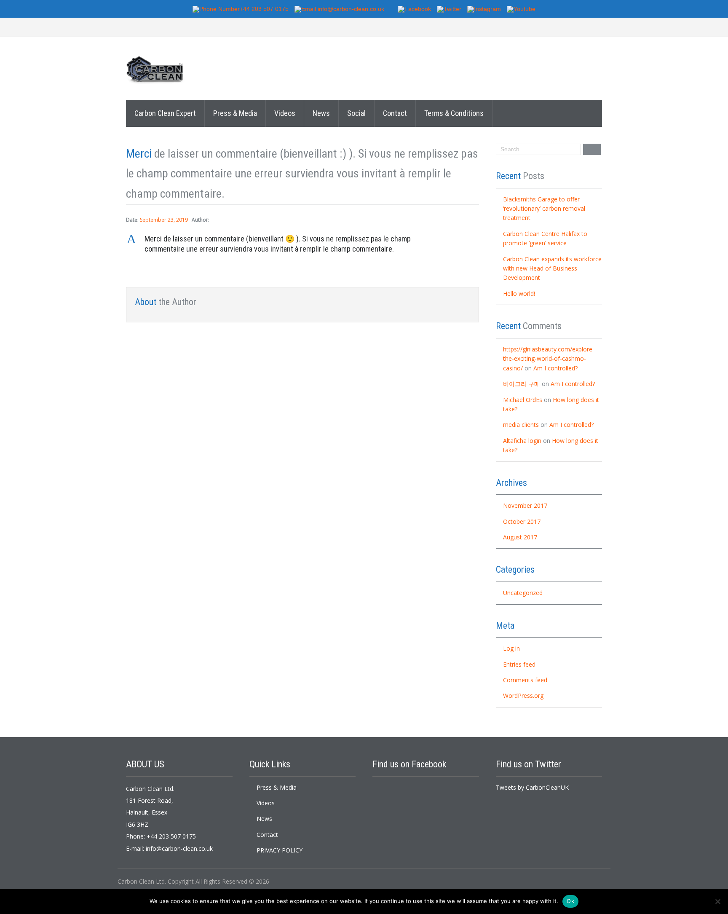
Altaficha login (522, 441)
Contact (395, 113)
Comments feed (525, 680)
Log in (511, 648)
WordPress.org (523, 696)
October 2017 (522, 521)
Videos (284, 113)
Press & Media (235, 113)
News (321, 113)
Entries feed (519, 664)
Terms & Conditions (454, 113)
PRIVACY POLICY (279, 850)
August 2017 (520, 537)
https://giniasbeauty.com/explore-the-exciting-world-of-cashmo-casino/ (548, 358)
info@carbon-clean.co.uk (179, 848)
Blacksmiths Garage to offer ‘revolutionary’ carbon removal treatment (544, 208)
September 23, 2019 (164, 219)
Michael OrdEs (522, 400)
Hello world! (519, 293)
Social (356, 113)
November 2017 (525, 505)
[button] (302, 244)
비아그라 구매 (521, 384)
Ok (570, 901)
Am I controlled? (555, 368)
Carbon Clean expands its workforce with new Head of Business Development (552, 268)
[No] (717, 901)
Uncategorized (523, 593)
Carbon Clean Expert (165, 113)
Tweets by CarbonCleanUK (532, 787)
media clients (521, 425)
